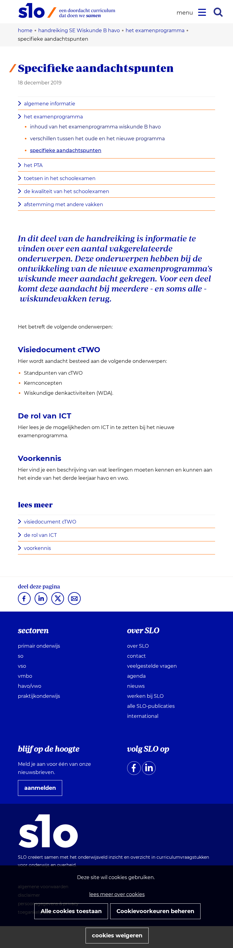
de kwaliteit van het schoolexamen (66, 191)
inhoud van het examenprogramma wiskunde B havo (95, 127)
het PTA (33, 165)
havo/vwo (29, 686)
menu (186, 12)
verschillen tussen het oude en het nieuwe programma (97, 139)
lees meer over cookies (117, 894)
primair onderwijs (39, 646)
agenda (136, 676)
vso (22, 666)
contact (136, 656)
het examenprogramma (53, 117)
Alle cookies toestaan (71, 911)
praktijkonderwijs (39, 696)
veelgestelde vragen (152, 666)
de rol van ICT (40, 535)
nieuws (136, 686)
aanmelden (42, 790)
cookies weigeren (117, 935)
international (142, 716)
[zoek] (218, 12)
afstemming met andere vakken (63, 204)
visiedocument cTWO (50, 522)
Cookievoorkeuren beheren (155, 911)
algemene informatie (49, 104)
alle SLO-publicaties (151, 706)
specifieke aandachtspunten (65, 150)
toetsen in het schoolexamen (60, 178)
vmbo (25, 676)
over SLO (138, 646)
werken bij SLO (145, 696)
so (20, 656)
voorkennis (37, 548)
